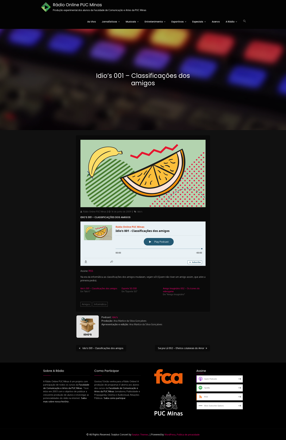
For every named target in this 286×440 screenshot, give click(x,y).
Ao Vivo (91, 21)
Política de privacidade (188, 434)
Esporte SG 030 (129, 288)
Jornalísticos (109, 21)
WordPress (170, 434)
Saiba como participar (114, 398)
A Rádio (230, 21)
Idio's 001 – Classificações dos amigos (98, 288)
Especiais (197, 21)
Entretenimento (154, 21)
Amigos (86, 304)
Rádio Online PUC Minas (77, 5)
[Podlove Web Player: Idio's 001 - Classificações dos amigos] (143, 243)
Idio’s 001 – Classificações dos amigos (105, 217)
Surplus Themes (140, 434)
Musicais (131, 21)
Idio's (139, 211)
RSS (91, 270)
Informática (100, 304)
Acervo (216, 21)
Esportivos (177, 21)
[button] (244, 21)
